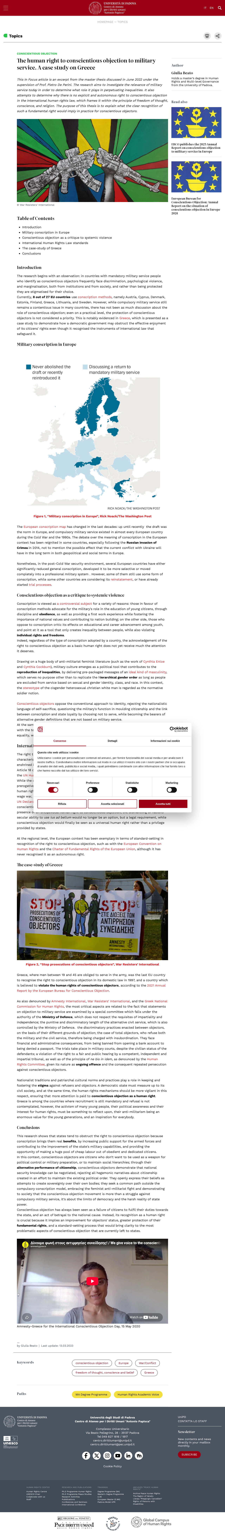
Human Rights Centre (36, 1491)
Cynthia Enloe (154, 661)
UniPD (182, 1417)
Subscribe (189, 1454)
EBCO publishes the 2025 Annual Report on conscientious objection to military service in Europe (195, 148)
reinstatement (122, 579)
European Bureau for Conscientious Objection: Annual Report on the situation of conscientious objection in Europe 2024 (195, 205)
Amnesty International (68, 1001)
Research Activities (71, 1497)
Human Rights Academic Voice (138, 1394)
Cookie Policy (112, 1466)
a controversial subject (74, 603)
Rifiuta (62, 803)
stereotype (31, 688)
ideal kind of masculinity (147, 672)
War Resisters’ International (109, 1001)
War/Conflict (147, 1363)
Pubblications (68, 1499)
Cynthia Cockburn (37, 667)
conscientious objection (37, 53)
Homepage (105, 22)
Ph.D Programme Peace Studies (77, 1494)
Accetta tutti (163, 803)
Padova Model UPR (106, 1502)
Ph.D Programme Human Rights (77, 1491)
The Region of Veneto (143, 1496)
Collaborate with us (35, 1497)
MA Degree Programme (91, 1394)
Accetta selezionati (112, 803)
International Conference (73, 1505)
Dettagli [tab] (112, 740)
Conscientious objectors (35, 703)
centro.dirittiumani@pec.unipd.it (112, 1444)
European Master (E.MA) (109, 1499)
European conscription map (45, 527)
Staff (28, 1499)
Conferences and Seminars (74, 1502)
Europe (123, 1363)
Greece (124, 318)
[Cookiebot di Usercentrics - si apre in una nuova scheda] (172, 729)
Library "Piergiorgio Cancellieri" (147, 1499)
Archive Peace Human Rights (146, 1493)
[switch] (93, 790)
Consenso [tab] (59, 740)
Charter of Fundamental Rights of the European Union (93, 849)
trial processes (40, 584)
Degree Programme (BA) (109, 1491)
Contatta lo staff (192, 1421)
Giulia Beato (29, 1345)
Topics (122, 22)
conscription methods (95, 297)
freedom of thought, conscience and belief (105, 1372)
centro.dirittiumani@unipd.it (112, 1440)
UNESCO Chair (33, 1494)
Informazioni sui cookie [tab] (165, 740)
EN (212, 7)
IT (205, 7)
